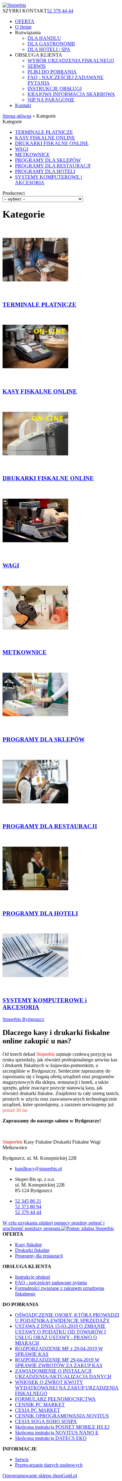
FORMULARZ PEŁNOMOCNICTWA (55, 1399)
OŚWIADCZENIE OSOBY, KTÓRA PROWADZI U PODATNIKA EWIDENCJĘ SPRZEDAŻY (67, 1317)
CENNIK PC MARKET (40, 1404)
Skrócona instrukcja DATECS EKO (51, 1438)
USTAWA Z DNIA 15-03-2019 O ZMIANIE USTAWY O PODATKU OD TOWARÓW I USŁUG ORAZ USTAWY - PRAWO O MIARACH (60, 1334)
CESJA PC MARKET (37, 1410)
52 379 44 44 (60, 10)
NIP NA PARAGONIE (51, 99)
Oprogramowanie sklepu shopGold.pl (40, 1475)
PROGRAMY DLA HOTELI (45, 171)
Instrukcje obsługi (32, 1277)
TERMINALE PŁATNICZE (44, 132)
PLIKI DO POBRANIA (52, 71)
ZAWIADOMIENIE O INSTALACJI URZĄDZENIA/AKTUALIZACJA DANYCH (63, 1373)
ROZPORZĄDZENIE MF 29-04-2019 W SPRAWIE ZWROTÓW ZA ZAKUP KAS (58, 1362)
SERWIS (37, 66)
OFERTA (24, 21)
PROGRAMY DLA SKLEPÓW (48, 160)
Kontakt (23, 105)
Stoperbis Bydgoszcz (23, 1019)
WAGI (21, 149)
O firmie (23, 27)
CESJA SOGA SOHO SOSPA (46, 1421)
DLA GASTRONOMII (51, 43)
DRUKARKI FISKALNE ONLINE (52, 143)
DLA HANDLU (44, 38)
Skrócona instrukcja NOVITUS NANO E (57, 1432)
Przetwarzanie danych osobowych (49, 1465)
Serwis (21, 1459)
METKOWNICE (32, 154)
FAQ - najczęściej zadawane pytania (51, 1282)
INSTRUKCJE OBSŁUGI (55, 88)
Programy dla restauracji (39, 1255)
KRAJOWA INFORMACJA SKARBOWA (71, 94)
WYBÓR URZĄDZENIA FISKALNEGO (71, 60)
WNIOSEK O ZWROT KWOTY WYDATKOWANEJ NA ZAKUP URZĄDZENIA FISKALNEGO (67, 1388)
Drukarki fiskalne (32, 1250)
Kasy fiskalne (28, 1244)
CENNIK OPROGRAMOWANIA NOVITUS (62, 1415)
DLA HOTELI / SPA (49, 49)
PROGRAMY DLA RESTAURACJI (52, 165)
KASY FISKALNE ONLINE (45, 137)
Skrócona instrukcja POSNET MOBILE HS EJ (62, 1427)
